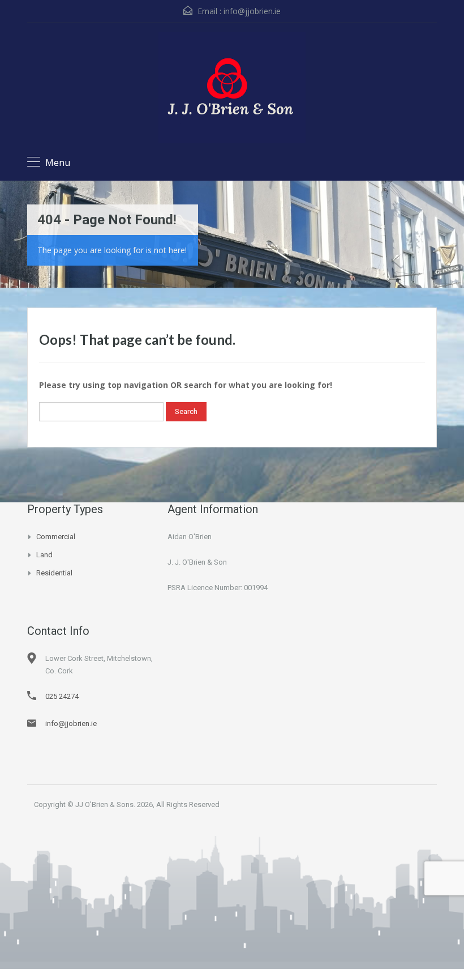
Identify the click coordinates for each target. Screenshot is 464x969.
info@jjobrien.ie (252, 11)
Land (44, 554)
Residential (54, 573)
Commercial (55, 536)
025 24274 (62, 696)
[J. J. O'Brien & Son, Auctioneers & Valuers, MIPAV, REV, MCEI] (232, 89)
